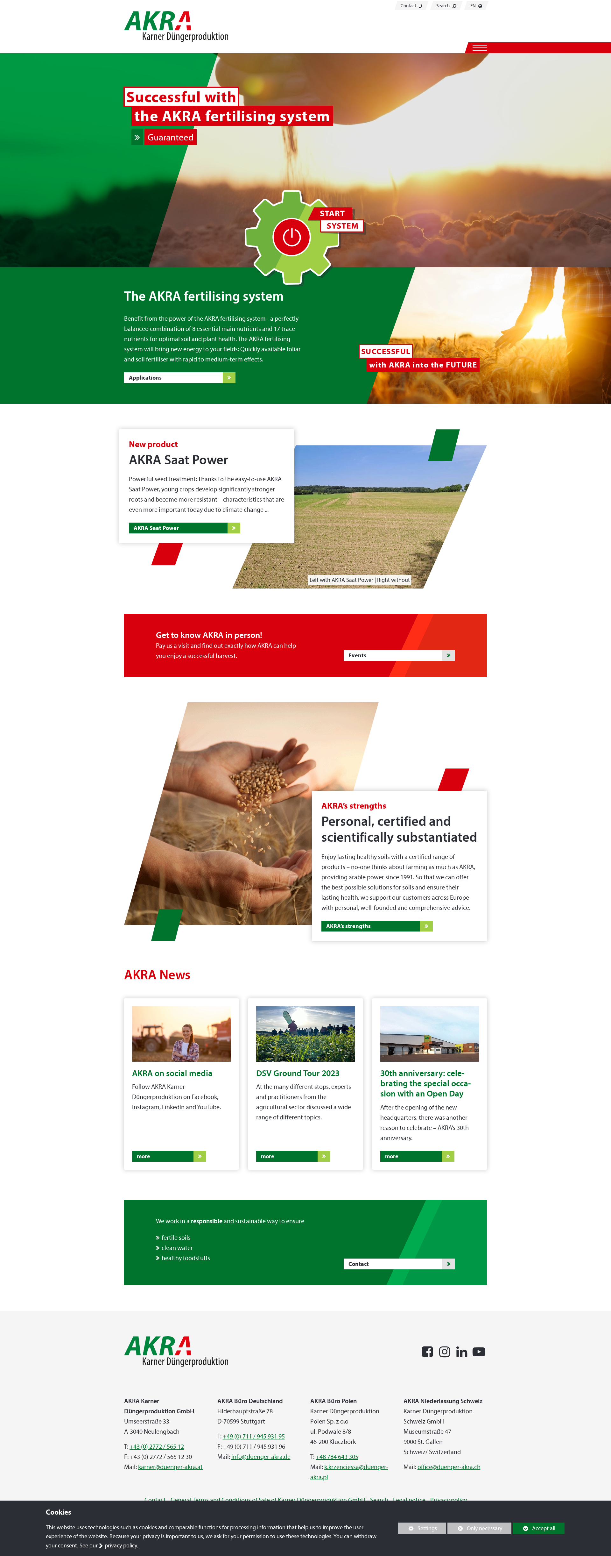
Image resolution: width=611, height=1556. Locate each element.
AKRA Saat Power (156, 528)
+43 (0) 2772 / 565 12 (157, 1446)
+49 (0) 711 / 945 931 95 (254, 1436)
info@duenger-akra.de (261, 1456)
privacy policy (121, 1545)
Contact (409, 6)
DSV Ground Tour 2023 (298, 1073)
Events (357, 655)
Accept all (534, 1528)
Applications (145, 377)
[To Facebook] (427, 1351)
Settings (417, 1529)
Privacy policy (448, 1500)
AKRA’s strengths (348, 926)
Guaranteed (170, 137)
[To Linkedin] (462, 1351)
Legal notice (409, 1500)
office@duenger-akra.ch (449, 1467)
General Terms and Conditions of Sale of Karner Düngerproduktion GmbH (268, 1500)
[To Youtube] (479, 1351)
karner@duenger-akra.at (170, 1467)
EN (473, 6)
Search (443, 6)
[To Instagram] (445, 1351)
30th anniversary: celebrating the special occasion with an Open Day (425, 1083)
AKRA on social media (172, 1073)
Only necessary (474, 1528)
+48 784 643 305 (337, 1456)
